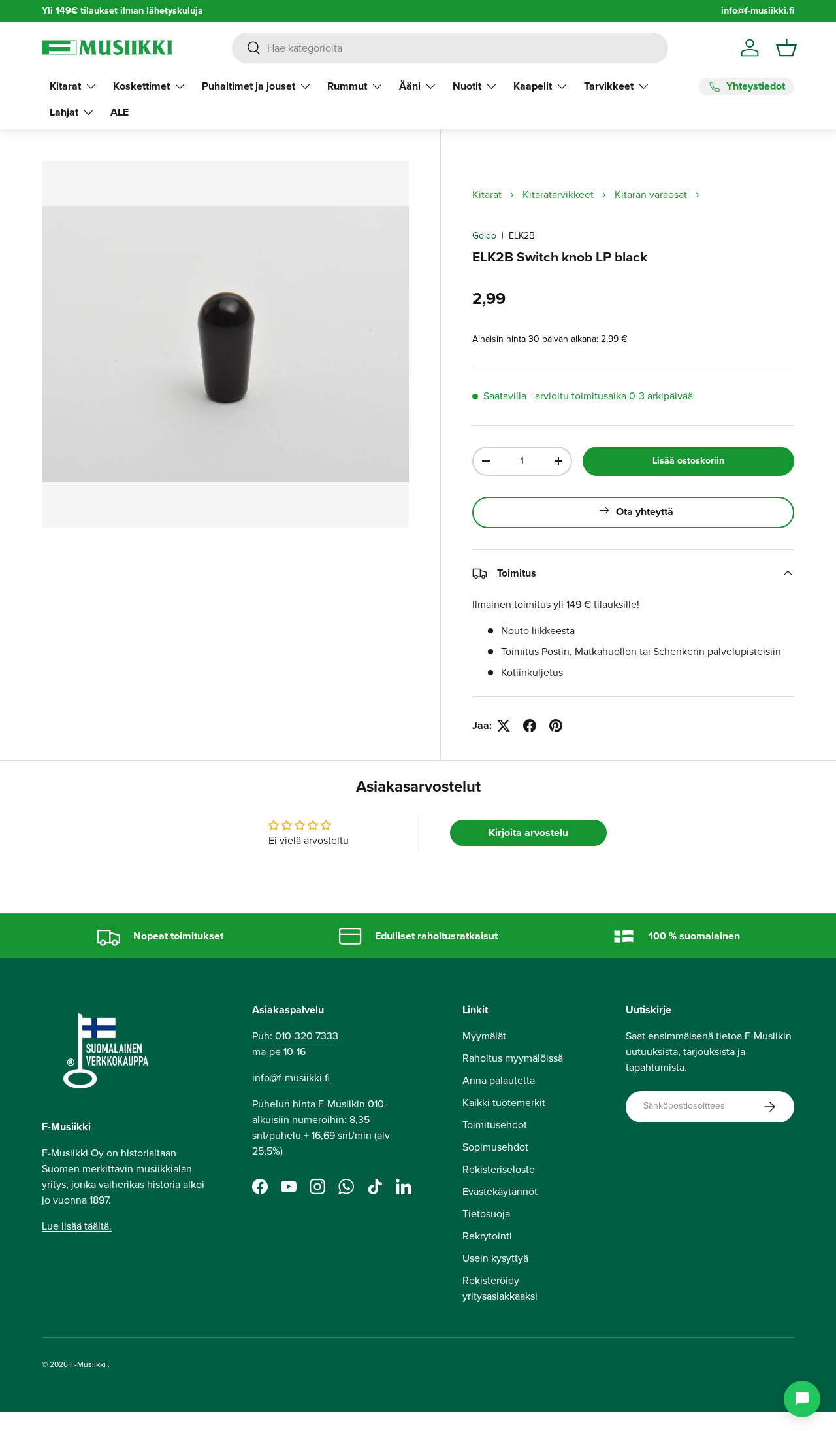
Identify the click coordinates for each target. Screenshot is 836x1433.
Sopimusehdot (495, 1147)
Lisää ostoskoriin (688, 460)
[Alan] (802, 1399)
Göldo (484, 236)
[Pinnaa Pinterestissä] (556, 726)
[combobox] (449, 48)
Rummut (347, 85)
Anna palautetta (498, 1080)
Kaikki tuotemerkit (503, 1102)
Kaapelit (532, 85)
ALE (119, 112)
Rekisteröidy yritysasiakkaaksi (500, 1288)
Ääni (410, 85)
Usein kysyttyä (495, 1258)
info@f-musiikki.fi (757, 11)
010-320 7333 (306, 1035)
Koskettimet (141, 85)
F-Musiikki (88, 1364)
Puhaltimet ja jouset (248, 85)
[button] (786, 47)
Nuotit (467, 85)
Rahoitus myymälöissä (512, 1058)
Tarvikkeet (609, 85)
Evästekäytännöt (500, 1191)
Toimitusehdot (494, 1124)
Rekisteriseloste (498, 1169)
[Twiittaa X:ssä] (503, 726)
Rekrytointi (487, 1235)
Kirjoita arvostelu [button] (528, 832)
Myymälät (484, 1035)
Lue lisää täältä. (77, 1226)
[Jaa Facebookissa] (530, 726)
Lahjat (64, 112)
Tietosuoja (486, 1213)
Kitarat (65, 85)
